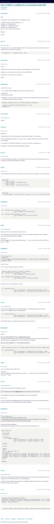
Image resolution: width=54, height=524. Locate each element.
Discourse (8, 522)
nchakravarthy (6, 117)
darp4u (5, 205)
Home (2, 518)
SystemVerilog (3, 9)
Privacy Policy (29, 518)
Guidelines (13, 518)
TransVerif (6, 156)
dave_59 (5, 64)
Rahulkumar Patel (7, 229)
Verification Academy (5, 1)
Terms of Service (21, 518)
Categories (7, 518)
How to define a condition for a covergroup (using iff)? (23, 5)
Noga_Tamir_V (6, 45)
